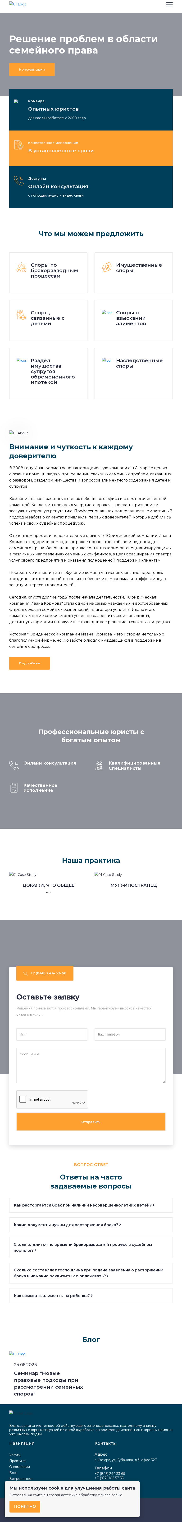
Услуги (15, 1455)
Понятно (25, 1506)
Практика (17, 1461)
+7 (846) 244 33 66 (110, 1474)
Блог (13, 1473)
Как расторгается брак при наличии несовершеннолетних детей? (83, 1205)
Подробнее (29, 663)
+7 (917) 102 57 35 (109, 1478)
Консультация (32, 69)
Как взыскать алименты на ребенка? (52, 1295)
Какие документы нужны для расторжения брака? (66, 1225)
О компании (19, 1467)
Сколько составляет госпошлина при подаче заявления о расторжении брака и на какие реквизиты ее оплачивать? (88, 1273)
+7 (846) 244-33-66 (48, 973)
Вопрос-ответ (21, 1479)
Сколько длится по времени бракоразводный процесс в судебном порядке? (83, 1247)
